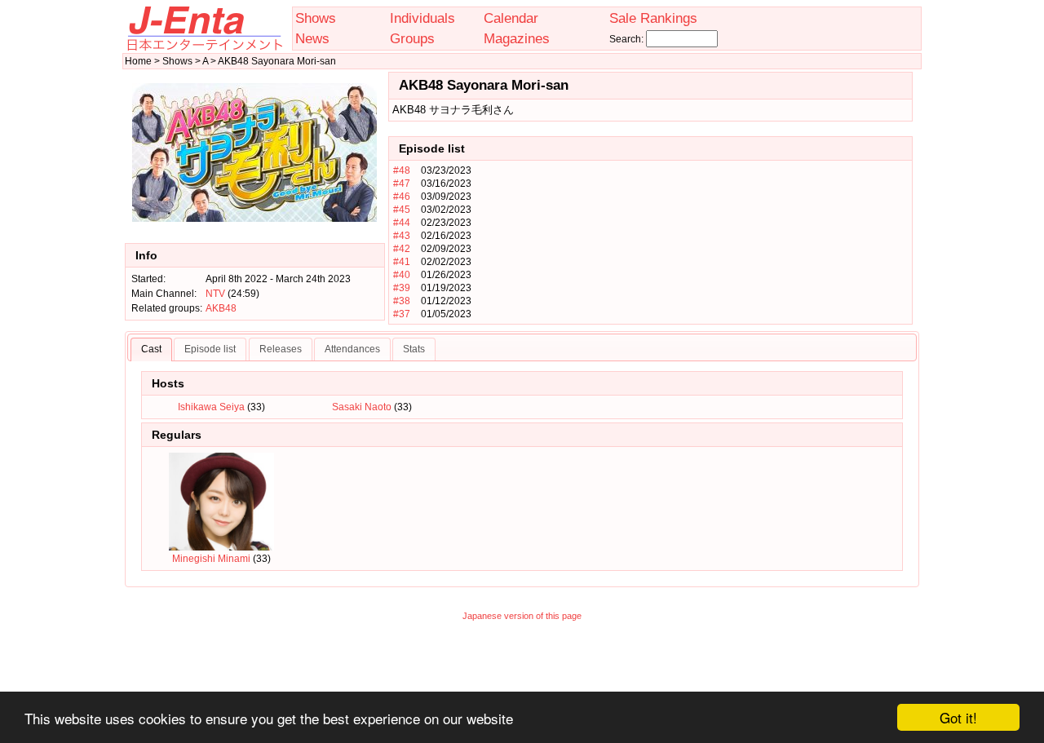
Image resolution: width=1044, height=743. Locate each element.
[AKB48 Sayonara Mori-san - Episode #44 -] (696, 222)
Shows (315, 18)
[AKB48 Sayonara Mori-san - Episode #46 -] (696, 196)
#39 (401, 288)
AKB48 (221, 308)
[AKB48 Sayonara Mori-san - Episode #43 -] (696, 235)
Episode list (210, 349)
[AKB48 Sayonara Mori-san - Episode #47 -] (696, 183)
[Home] (204, 47)
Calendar (511, 18)
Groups (412, 38)
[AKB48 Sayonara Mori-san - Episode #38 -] (696, 301)
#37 (401, 314)
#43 (401, 235)
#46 (401, 196)
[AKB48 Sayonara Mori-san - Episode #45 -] (696, 209)
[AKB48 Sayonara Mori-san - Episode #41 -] (696, 262)
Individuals (422, 18)
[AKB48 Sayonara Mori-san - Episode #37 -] (696, 314)
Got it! (958, 717)
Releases (280, 349)
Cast (151, 349)
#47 (401, 183)
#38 (401, 301)
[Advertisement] (522, 667)
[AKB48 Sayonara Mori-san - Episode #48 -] (696, 170)
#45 (401, 209)
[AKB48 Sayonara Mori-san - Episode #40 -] (696, 275)
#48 (401, 170)
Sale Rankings (653, 18)
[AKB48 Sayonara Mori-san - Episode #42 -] (696, 248)
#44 (401, 222)
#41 (401, 262)
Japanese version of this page (522, 616)
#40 (401, 275)
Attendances (352, 349)
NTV (215, 293)
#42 (401, 248)
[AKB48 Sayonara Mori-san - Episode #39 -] (696, 288)
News (312, 38)
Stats (414, 349)
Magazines (517, 38)
